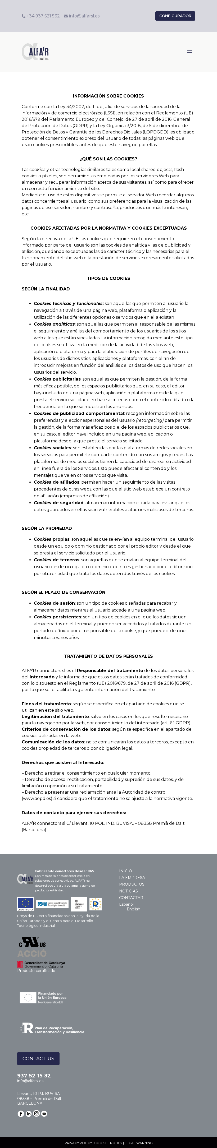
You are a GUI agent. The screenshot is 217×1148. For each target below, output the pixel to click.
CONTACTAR (131, 897)
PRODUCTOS (131, 884)
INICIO (125, 871)
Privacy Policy (78, 1143)
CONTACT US (38, 1059)
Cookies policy (108, 1143)
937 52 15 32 (34, 1075)
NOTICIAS (128, 891)
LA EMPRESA (132, 877)
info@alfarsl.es (30, 1080)
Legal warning (139, 1143)
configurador (175, 15)
